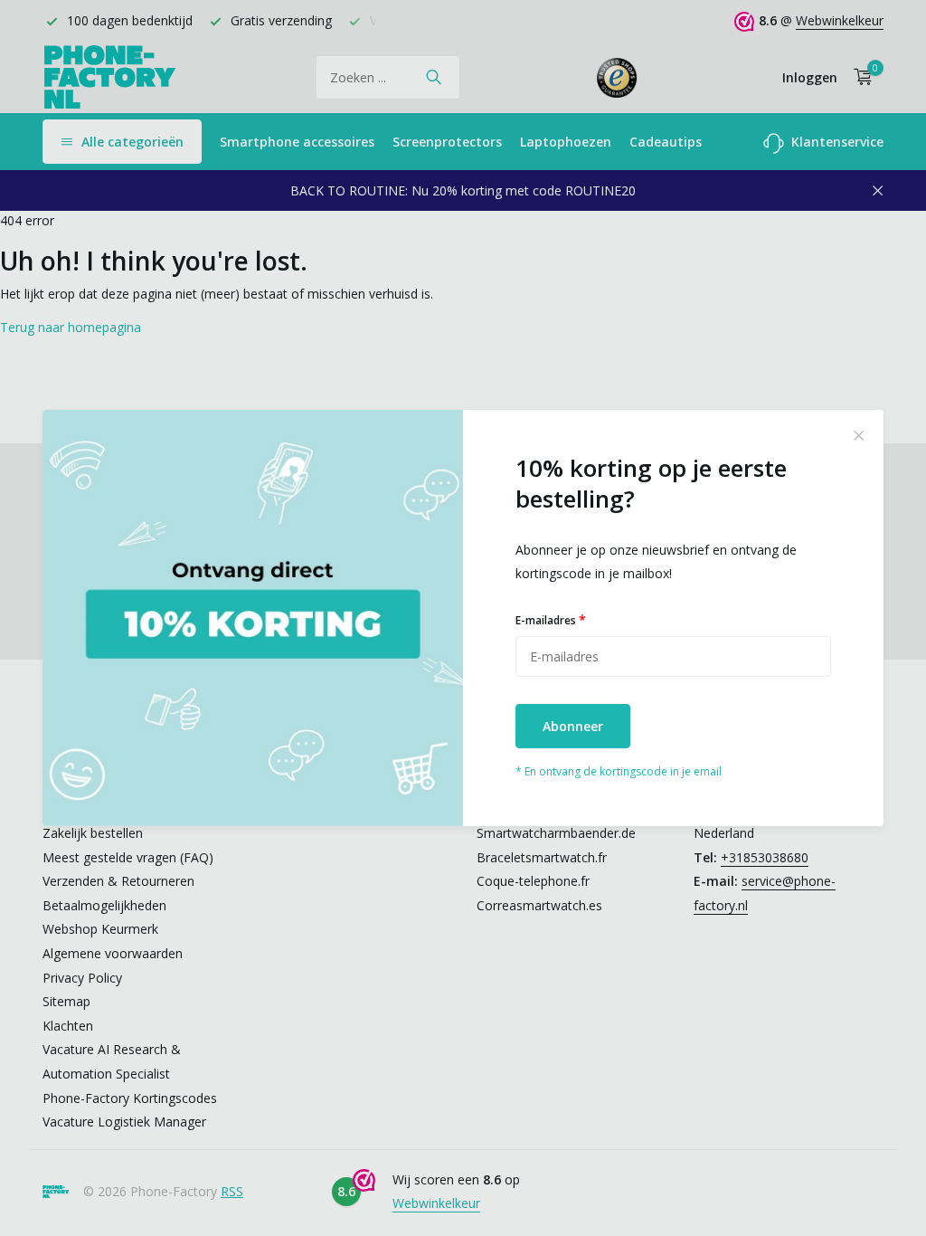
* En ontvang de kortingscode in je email (618, 771)
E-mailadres (550, 619)
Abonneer (573, 726)
